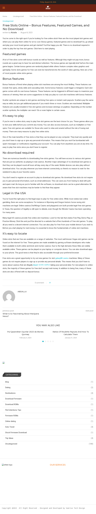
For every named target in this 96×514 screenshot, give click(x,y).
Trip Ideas (49, 438)
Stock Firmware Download (49, 432)
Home (5, 16)
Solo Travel (49, 427)
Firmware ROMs (49, 416)
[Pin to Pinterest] (60, 283)
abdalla (14, 33)
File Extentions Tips (49, 410)
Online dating (49, 421)
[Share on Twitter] (57, 283)
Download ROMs (49, 404)
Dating (49, 387)
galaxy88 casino (61, 258)
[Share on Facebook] (54, 283)
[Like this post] (51, 283)
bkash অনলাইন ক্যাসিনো (41, 265)
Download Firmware (49, 399)
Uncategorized (18, 16)
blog (49, 382)
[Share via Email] (62, 283)
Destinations (49, 393)
